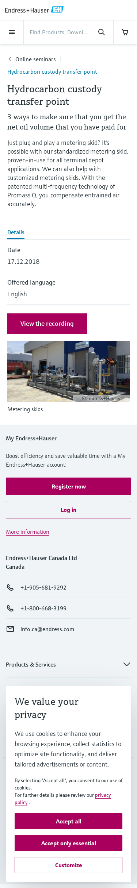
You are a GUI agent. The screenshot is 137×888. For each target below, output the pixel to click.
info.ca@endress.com (47, 629)
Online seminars (35, 59)
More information (27, 531)
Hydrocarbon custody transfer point (52, 71)
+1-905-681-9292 (43, 587)
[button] (68, 486)
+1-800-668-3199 (43, 608)
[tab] (68, 233)
